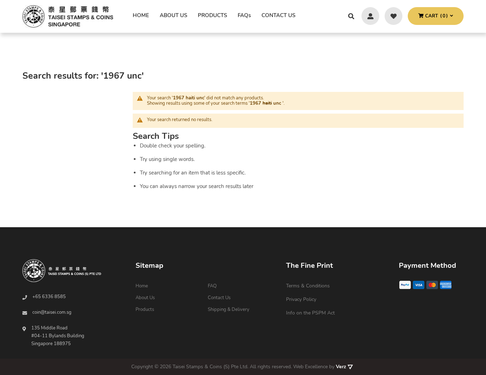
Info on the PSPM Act (310, 312)
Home (141, 15)
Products (145, 309)
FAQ (212, 286)
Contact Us (219, 298)
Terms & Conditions (308, 285)
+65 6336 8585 (49, 296)
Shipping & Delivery (228, 309)
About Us (145, 298)
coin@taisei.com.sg (52, 312)
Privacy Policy (301, 299)
